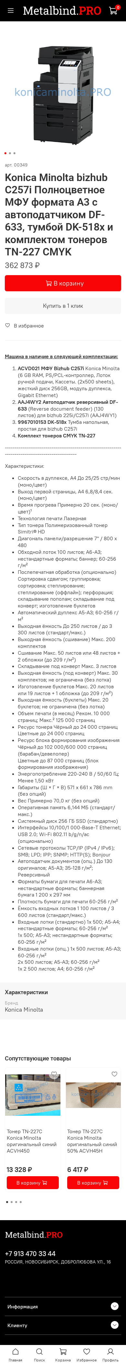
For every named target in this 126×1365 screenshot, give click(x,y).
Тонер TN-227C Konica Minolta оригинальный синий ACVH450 (32, 1141)
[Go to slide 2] (10, 153)
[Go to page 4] (21, 1202)
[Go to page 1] (7, 1202)
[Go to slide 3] (15, 153)
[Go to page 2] (12, 1202)
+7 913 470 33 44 (30, 1253)
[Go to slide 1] (5, 153)
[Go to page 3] (16, 1202)
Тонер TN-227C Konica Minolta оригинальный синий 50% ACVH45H (92, 1141)
